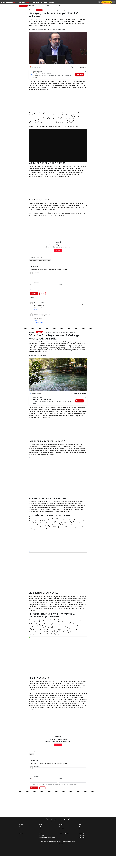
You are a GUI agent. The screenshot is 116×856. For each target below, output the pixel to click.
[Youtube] (64, 819)
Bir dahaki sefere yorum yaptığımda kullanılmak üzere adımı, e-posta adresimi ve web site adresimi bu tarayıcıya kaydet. (55, 290)
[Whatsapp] (68, 819)
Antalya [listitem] (31, 754)
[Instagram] (55, 819)
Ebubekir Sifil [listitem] (33, 260)
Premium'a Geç (107, 2)
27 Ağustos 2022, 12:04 (43, 302)
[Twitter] (51, 819)
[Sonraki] (30, 6)
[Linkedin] (60, 819)
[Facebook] (47, 819)
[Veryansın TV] (8, 2)
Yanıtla (35, 309)
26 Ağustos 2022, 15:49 (44, 314)
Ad (31, 284)
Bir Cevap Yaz (34, 266)
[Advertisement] (58, 101)
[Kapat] (85, 71)
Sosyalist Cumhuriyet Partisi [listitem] (44, 260)
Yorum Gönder (34, 293)
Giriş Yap (42, 293)
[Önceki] (29, 6)
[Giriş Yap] (113, 2)
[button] (42, 10)
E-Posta (61, 284)
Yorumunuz (36, 272)
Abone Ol (58, 250)
